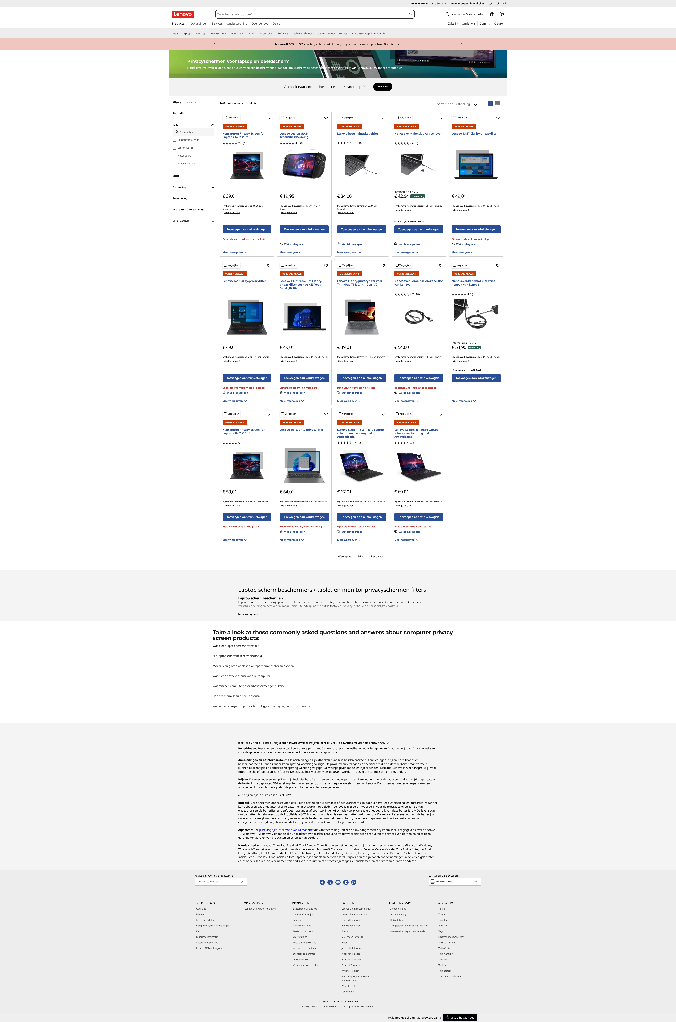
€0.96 (255, 205)
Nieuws (200, 914)
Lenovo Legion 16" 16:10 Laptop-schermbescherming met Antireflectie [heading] (416, 433)
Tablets (297, 920)
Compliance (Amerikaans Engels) (213, 925)
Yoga (440, 931)
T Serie (441, 908)
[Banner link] (338, 44)
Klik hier (383, 86)
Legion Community (352, 920)
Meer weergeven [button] (233, 252)
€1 (427, 205)
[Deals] (180, 33)
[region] (338, 87)
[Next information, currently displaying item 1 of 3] (461, 44)
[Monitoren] (244, 33)
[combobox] (312, 14)
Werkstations (300, 936)
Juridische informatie (207, 936)
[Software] (290, 33)
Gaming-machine (302, 925)
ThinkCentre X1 (446, 953)
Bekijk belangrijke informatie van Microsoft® (284, 830)
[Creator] (505, 23)
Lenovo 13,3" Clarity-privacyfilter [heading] (475, 133)
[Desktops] (208, 33)
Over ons (201, 908)
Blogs (344, 942)
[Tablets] (257, 33)
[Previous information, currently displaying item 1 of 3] (215, 44)
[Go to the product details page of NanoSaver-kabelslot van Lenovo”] (418, 166)
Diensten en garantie (304, 953)
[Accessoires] (275, 33)
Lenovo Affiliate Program (209, 948)
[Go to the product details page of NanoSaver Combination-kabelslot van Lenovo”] (418, 317)
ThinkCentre (444, 948)
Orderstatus (396, 920)
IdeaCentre (444, 959)
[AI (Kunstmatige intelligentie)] (387, 33)
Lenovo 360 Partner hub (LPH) (260, 908)
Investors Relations (206, 920)
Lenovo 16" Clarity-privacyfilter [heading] (301, 430)
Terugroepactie (301, 959)
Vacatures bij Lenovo (207, 942)
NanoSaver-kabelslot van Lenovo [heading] (417, 133)
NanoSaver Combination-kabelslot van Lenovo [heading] (418, 282)
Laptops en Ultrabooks (305, 908)
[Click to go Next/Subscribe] (242, 881)
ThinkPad (443, 920)
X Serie (441, 914)
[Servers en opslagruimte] (349, 33)
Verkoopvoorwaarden (353, 1006)
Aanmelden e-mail (351, 925)
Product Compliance (352, 965)
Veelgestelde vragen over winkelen (408, 931)
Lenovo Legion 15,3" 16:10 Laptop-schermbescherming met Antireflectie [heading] (361, 433)
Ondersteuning (398, 914)
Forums (346, 931)
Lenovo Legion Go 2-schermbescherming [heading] (294, 135)
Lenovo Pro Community (354, 914)
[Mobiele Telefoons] (315, 33)
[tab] (490, 103)
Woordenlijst (348, 985)
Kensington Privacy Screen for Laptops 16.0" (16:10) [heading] (244, 431)
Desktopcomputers (303, 931)
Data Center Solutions (304, 942)
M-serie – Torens (446, 942)
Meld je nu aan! (232, 212)
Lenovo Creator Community (356, 908)
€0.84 (370, 205)
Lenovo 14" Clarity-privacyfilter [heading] (244, 281)
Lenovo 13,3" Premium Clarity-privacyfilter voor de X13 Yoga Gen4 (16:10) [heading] (301, 284)
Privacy (305, 1006)
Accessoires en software (305, 948)
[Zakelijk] (459, 23)
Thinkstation (445, 970)
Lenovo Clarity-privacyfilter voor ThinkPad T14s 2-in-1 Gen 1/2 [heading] (359, 282)
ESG (198, 931)
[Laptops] (193, 33)
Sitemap (370, 1006)
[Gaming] (491, 23)
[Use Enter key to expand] (487, 14)
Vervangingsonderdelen (305, 965)
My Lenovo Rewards (352, 936)
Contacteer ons (398, 908)
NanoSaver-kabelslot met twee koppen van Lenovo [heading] (473, 282)
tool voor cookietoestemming (326, 1006)
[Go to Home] (183, 14)
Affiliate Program (350, 970)
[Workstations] (228, 33)
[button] (490, 3)
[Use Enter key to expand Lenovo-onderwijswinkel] (483, 3)
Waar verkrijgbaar (351, 953)
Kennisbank (348, 991)
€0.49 (313, 205)
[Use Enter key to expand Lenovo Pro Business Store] (445, 3)
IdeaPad (442, 925)
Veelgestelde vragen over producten (409, 925)
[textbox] (455, 881)
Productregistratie (351, 959)
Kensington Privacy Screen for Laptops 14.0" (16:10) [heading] (244, 135)
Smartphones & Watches (451, 936)
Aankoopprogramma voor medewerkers (355, 978)
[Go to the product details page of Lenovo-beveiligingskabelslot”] (361, 166)
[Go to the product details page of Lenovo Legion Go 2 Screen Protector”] (304, 166)
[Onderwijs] (477, 23)
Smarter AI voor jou (303, 914)
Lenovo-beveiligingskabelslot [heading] (357, 133)
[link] (504, 4)
